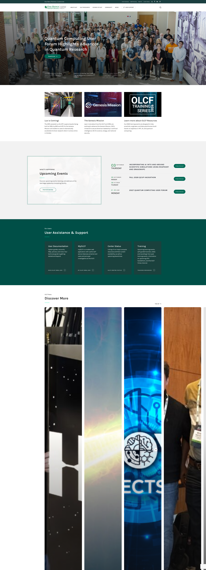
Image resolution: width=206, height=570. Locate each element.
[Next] (155, 449)
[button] (48, 190)
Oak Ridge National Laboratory (54, 1)
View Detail (180, 166)
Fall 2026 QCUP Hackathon (142, 177)
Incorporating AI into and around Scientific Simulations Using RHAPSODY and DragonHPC (149, 167)
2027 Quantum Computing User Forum (148, 190)
